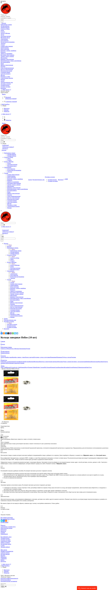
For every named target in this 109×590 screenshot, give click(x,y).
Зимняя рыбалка (5, 353)
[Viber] (10, 333)
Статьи (2, 545)
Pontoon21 (75, 367)
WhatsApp (6, 111)
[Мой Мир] (6, 333)
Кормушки (22, 361)
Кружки (27, 361)
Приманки (59, 357)
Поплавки (60, 361)
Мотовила (36, 361)
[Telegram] (4, 118)
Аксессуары (4, 357)
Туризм (12, 282)
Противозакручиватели (13, 363)
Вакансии (3, 531)
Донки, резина (67, 361)
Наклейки (100, 361)
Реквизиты (4, 529)
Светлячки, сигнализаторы (78, 361)
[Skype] (15, 333)
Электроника (13, 273)
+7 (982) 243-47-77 (6, 89)
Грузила (17, 361)
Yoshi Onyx (89, 367)
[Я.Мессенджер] (2, 521)
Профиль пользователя (7, 551)
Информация (4, 534)
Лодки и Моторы (15, 265)
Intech (62, 367)
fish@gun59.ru (5, 104)
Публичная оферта (6, 580)
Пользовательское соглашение (9, 581)
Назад (10, 245)
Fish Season (47, 367)
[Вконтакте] (4, 117)
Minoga (8, 367)
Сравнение (4, 558)
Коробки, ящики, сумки (18, 357)
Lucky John (18, 367)
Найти (2, 586)
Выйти (2, 560)
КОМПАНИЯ (4, 522)
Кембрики (88, 361)
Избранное (4, 557)
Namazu (23, 367)
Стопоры (21, 363)
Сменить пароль (5, 552)
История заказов (5, 554)
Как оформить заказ (6, 537)
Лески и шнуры (29, 357)
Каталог (9, 246)
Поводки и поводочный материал (48, 361)
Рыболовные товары (15, 250)
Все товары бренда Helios (8, 519)
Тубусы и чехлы (66, 357)
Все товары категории (7, 517)
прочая (84, 367)
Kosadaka (66, 367)
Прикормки (53, 357)
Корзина (3, 555)
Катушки (9, 357)
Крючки (31, 361)
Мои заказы (4, 550)
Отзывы (3, 532)
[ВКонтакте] (2, 333)
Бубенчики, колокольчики (8, 361)
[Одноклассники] (4, 333)
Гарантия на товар (6, 541)
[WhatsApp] (13, 333)
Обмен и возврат (5, 542)
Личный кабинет (5, 547)
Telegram (6, 110)
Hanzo (59, 367)
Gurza (56, 367)
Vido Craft (3, 367)
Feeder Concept (40, 367)
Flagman (52, 367)
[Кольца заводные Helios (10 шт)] (19, 394)
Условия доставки (5, 539)
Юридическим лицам (6, 528)
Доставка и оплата (12, 324)
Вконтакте (6, 108)
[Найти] (2, 21)
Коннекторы (94, 361)
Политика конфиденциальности (9, 578)
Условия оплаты (5, 538)
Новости (3, 525)
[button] (87, 588)
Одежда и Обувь (14, 258)
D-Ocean (12, 367)
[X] (8, 333)
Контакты (3, 561)
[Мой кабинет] (1, 228)
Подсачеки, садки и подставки (42, 357)
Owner (71, 367)
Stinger (80, 367)
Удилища (73, 357)
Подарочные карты (6, 544)
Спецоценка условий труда (8, 526)
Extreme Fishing (32, 367)
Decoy (26, 367)
